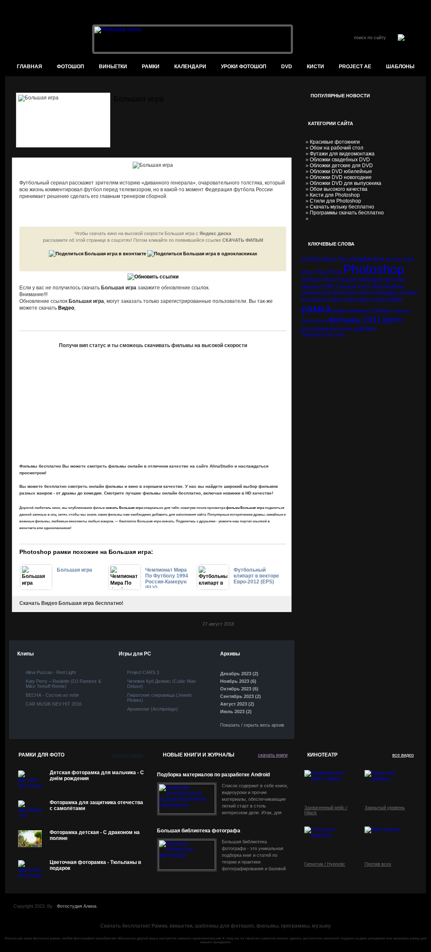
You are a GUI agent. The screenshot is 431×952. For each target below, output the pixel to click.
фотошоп (70, 67)
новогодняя (357, 300)
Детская (396, 280)
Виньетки (113, 67)
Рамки (151, 67)
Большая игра (74, 570)
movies (394, 259)
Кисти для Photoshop (335, 195)
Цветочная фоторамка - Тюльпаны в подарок (95, 865)
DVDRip (310, 259)
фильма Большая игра (245, 508)
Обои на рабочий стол (336, 148)
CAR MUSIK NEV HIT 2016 (54, 703)
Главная (29, 67)
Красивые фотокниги (335, 142)
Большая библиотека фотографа (198, 831)
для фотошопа (341, 293)
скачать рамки (127, 754)
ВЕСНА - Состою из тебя (52, 695)
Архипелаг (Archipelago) (152, 708)
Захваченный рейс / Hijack (325, 810)
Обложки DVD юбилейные (341, 171)
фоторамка (314, 329)
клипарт (408, 293)
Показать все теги (322, 335)
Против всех (377, 863)
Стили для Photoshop (335, 201)
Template (347, 280)
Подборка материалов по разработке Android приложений (213, 775)
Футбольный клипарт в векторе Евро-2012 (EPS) (256, 576)
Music (308, 272)
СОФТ (328, 287)
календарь (385, 293)
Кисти (315, 67)
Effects (329, 259)
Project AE (355, 67)
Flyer (343, 259)
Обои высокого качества (338, 189)
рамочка (358, 311)
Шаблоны (400, 67)
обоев (379, 300)
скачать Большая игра (124, 508)
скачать (380, 310)
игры (365, 293)
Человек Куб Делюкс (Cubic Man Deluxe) (161, 684)
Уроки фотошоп (243, 67)
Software (311, 280)
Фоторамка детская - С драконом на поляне (95, 835)
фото (392, 319)
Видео (66, 308)
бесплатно (388, 286)
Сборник (346, 287)
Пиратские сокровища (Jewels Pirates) (159, 698)
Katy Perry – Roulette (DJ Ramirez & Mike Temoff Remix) (63, 684)
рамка (316, 309)
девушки (311, 293)
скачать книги (272, 754)
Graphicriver (368, 258)
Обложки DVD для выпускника (345, 183)
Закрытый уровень (384, 807)
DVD (286, 67)
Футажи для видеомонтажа (342, 154)
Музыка (310, 287)
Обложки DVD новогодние (341, 177)
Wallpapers (372, 280)
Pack (321, 272)
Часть (365, 287)
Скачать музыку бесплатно (342, 207)
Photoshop (373, 269)
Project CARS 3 (143, 672)
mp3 (409, 259)
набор (334, 300)
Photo (335, 272)
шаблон (365, 328)
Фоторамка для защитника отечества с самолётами (96, 805)
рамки (340, 311)
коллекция (313, 300)
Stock (329, 280)
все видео (403, 754)
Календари (190, 67)
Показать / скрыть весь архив (252, 724)
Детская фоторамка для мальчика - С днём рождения (97, 775)
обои (395, 299)
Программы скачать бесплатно (347, 213)
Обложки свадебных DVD (340, 160)
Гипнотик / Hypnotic (324, 863)
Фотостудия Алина (76, 906)
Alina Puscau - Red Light (51, 672)
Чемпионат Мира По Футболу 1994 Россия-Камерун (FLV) (166, 577)
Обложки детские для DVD (341, 165)
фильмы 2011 (354, 319)
